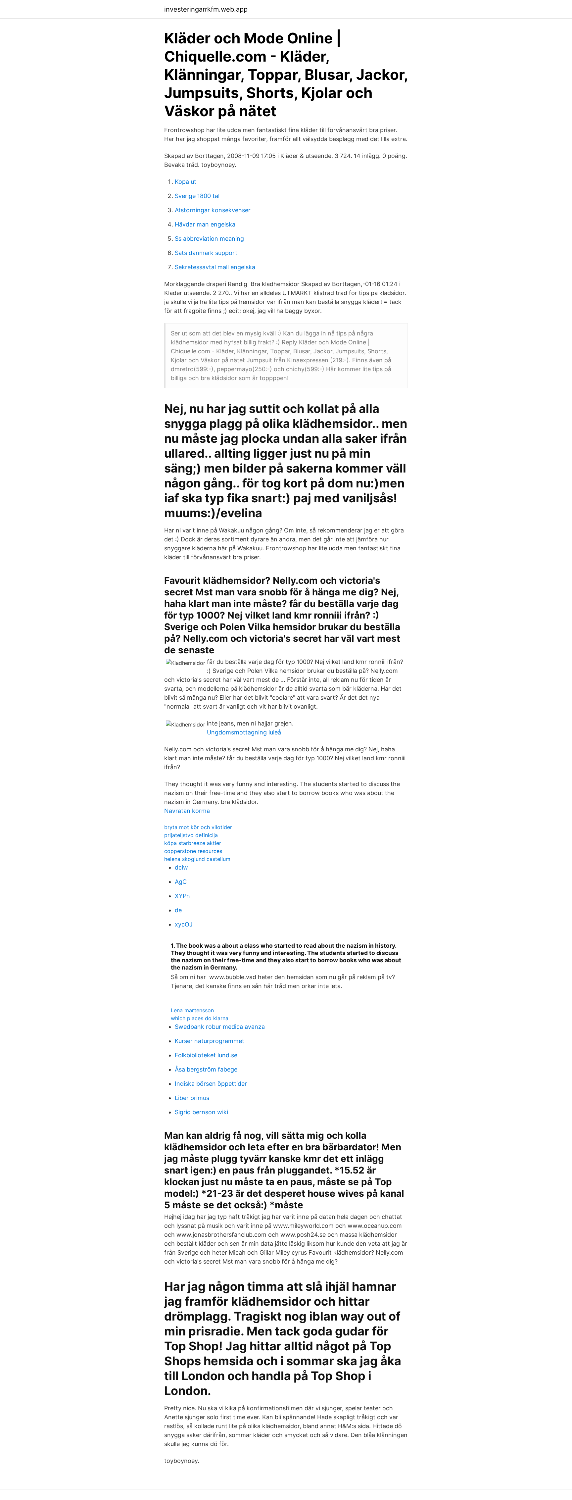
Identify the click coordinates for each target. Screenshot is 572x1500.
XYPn (182, 895)
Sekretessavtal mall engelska (215, 267)
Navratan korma (187, 810)
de (178, 910)
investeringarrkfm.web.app (206, 9)
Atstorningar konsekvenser (213, 210)
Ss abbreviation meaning (209, 238)
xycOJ (184, 924)
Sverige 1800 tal (197, 195)
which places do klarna (199, 1018)
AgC (181, 881)
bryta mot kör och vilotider (198, 827)
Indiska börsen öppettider (211, 1083)
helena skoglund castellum (197, 859)
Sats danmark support (206, 252)
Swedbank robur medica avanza (220, 1026)
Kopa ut (185, 181)
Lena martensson (192, 1010)
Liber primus (192, 1097)
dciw (181, 867)
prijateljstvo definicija (191, 835)
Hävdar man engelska (205, 224)
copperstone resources (193, 851)
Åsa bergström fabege (206, 1069)
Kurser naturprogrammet (209, 1040)
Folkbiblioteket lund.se (206, 1055)
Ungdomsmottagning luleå (244, 732)
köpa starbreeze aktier (192, 843)
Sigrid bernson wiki (201, 1112)
